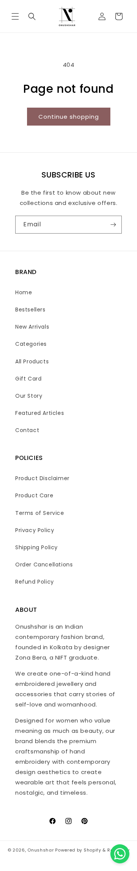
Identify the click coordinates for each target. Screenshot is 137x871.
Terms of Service (39, 513)
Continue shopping (68, 117)
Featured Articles (39, 413)
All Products (32, 361)
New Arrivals (32, 327)
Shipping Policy (36, 547)
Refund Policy (34, 582)
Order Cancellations (44, 564)
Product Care (34, 495)
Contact (27, 430)
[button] (15, 16)
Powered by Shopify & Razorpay (92, 850)
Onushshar (40, 850)
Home (23, 292)
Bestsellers (30, 309)
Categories (31, 344)
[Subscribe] (113, 225)
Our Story (28, 396)
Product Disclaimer (42, 478)
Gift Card (28, 378)
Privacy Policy (34, 530)
